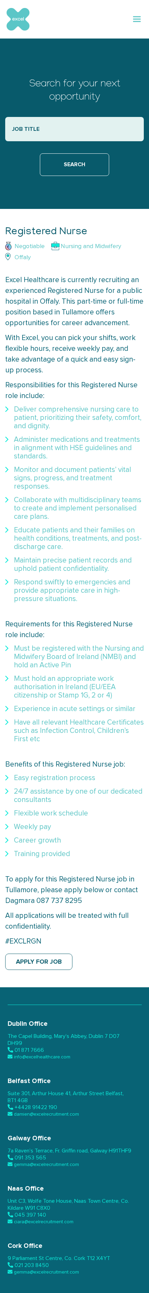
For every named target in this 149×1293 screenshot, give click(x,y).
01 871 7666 (29, 1050)
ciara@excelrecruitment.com (43, 1221)
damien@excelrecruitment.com (46, 1114)
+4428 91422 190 (36, 1107)
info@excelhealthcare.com (42, 1057)
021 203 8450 (32, 1265)
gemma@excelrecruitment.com (46, 1164)
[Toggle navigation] (137, 19)
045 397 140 (30, 1215)
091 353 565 (30, 1157)
